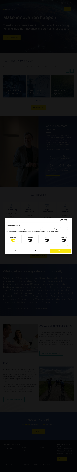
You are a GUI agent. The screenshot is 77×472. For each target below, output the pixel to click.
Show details (64, 246)
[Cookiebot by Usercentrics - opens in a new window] (60, 220)
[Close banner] (70, 220)
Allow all (60, 250)
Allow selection (39, 250)
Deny (16, 250)
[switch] (30, 240)
